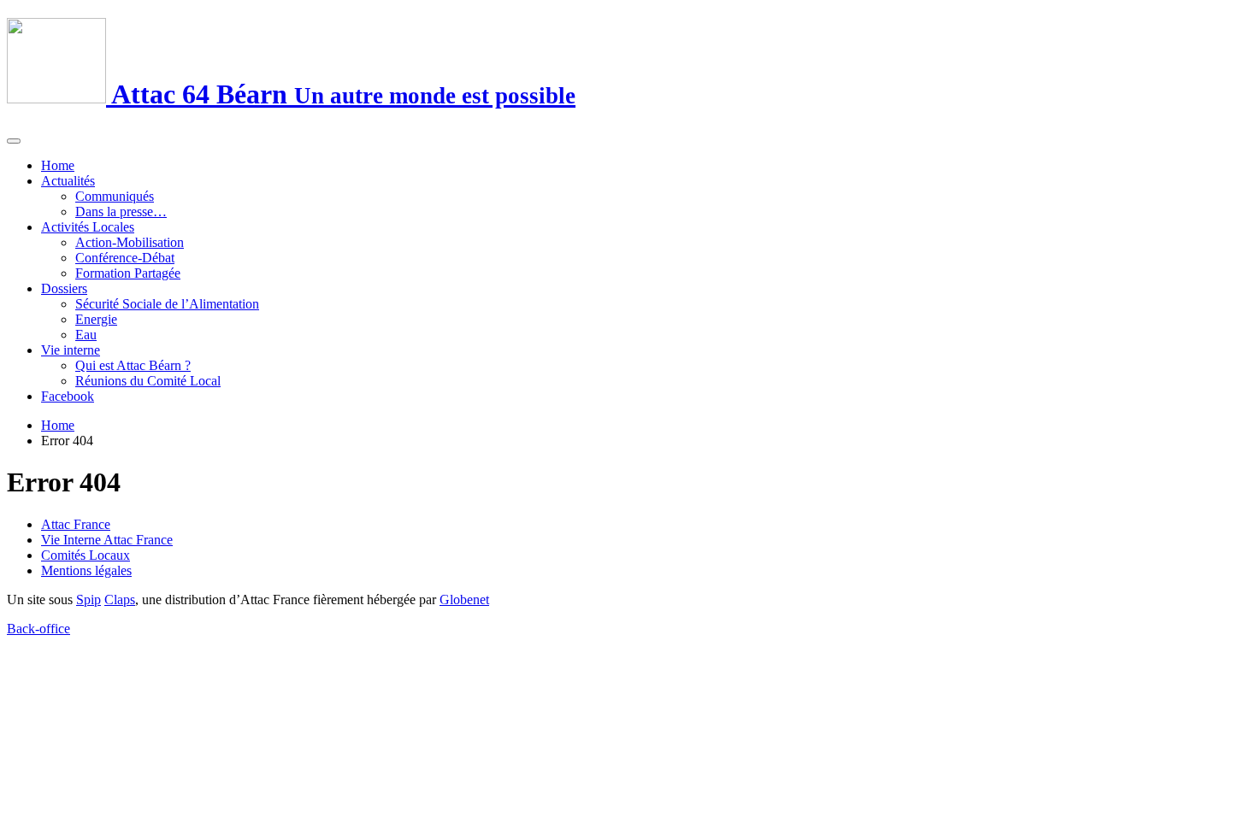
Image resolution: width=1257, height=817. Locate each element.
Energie (96, 319)
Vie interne (70, 350)
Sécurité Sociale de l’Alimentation (167, 304)
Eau (86, 334)
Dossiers (64, 288)
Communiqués (114, 196)
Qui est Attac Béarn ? (133, 365)
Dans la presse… (121, 211)
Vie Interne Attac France (107, 539)
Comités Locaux (85, 555)
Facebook (67, 396)
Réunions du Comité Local (148, 380)
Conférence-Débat (124, 257)
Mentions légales (86, 570)
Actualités (68, 180)
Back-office (38, 628)
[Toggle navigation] (14, 141)
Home (57, 165)
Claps (119, 599)
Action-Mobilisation (129, 242)
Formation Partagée (127, 273)
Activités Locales (87, 227)
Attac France (75, 524)
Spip (88, 599)
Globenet (464, 599)
